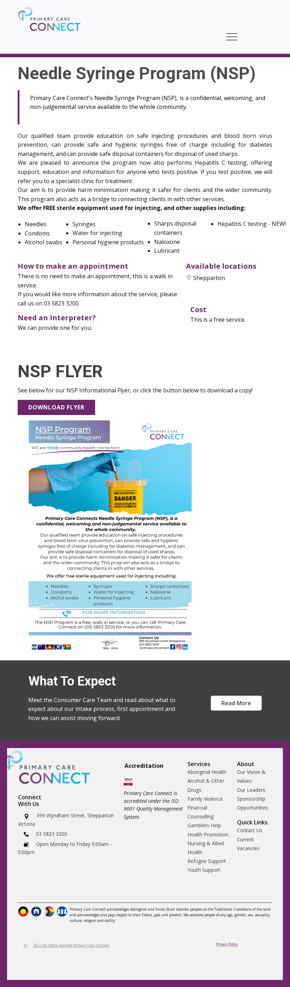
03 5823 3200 (51, 833)
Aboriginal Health (206, 772)
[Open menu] (232, 36)
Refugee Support (206, 861)
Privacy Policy (227, 944)
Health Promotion (207, 834)
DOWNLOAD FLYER (56, 407)
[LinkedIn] (48, 890)
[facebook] (24, 890)
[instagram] (36, 890)
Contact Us (249, 830)
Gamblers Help (204, 825)
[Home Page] (49, 19)
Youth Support (203, 869)
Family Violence (205, 798)
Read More (236, 703)
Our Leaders (251, 790)
